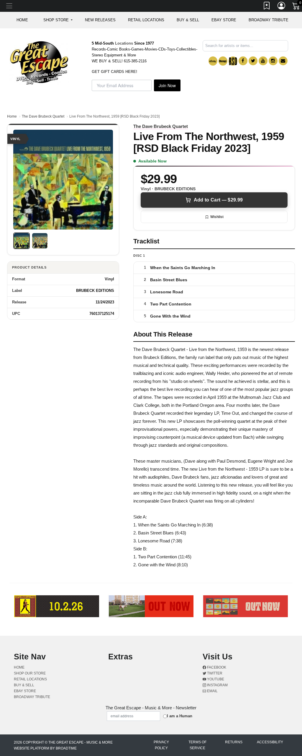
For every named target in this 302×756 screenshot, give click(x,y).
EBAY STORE (223, 20)
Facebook (216, 667)
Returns (233, 742)
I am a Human (179, 716)
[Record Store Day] (233, 61)
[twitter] (253, 61)
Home (12, 116)
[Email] (283, 61)
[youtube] (263, 61)
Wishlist (217, 217)
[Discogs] (223, 61)
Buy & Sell (188, 20)
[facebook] (243, 61)
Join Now (167, 85)
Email (212, 691)
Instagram (217, 685)
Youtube (215, 679)
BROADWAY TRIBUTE (268, 20)
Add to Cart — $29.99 (218, 199)
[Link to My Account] (282, 6)
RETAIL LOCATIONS (146, 20)
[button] (58, 20)
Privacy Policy (161, 745)
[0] (296, 7)
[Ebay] (213, 61)
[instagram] (273, 61)
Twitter (214, 673)
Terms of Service (197, 745)
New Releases (100, 20)
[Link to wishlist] (267, 6)
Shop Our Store (30, 673)
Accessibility (270, 742)
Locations (124, 43)
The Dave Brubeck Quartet (43, 116)
